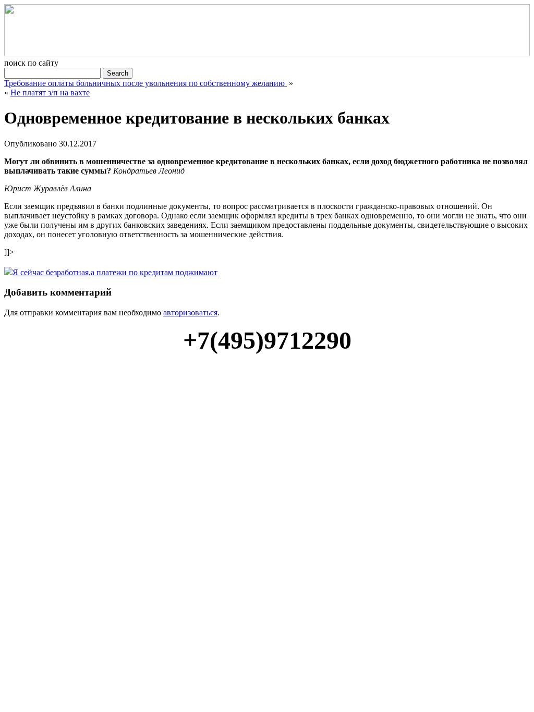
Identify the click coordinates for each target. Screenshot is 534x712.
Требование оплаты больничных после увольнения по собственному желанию (145, 83)
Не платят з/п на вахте (50, 92)
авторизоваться (190, 312)
